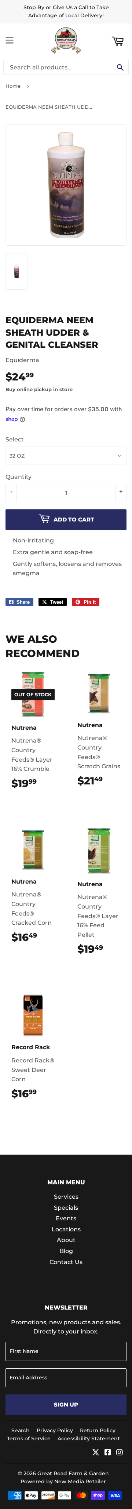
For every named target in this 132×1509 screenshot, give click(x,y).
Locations (66, 1229)
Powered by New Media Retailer (63, 1481)
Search (20, 1430)
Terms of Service (29, 1438)
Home (13, 86)
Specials (66, 1207)
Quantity (19, 476)
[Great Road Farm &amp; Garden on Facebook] (107, 1453)
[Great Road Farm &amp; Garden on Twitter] (95, 1453)
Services (66, 1196)
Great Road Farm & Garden (73, 1473)
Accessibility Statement (89, 1438)
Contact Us (66, 1262)
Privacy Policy (55, 1430)
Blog (66, 1251)
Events (66, 1218)
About (66, 1240)
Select (15, 439)
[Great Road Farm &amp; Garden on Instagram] (119, 1453)
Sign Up (66, 1404)
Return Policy (97, 1430)
